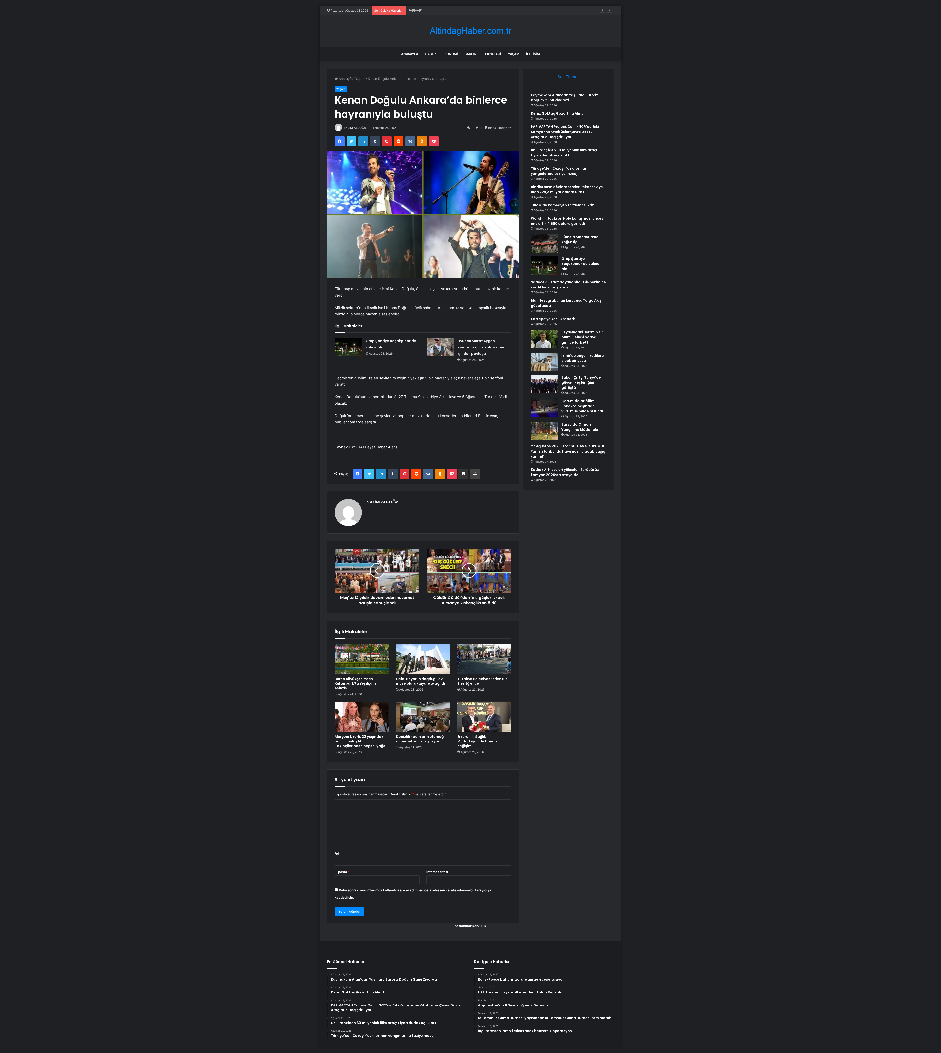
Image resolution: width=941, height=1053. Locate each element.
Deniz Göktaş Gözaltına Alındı (558, 113)
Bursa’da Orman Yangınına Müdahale (579, 427)
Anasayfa (409, 54)
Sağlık (470, 54)
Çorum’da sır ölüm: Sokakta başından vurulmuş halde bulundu (582, 406)
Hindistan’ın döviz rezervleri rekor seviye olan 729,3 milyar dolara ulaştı (567, 189)
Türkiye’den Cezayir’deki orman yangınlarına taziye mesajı (559, 171)
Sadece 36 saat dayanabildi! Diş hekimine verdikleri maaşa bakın (568, 285)
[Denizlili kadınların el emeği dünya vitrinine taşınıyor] (423, 717)
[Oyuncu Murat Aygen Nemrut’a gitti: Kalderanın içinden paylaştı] (440, 347)
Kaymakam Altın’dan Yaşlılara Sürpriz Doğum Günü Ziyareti (564, 98)
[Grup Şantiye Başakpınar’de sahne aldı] (348, 347)
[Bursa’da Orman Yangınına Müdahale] (544, 431)
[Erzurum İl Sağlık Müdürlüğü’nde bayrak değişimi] (484, 717)
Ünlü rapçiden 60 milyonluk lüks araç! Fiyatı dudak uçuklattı (564, 153)
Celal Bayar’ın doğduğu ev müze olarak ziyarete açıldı (420, 681)
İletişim (533, 54)
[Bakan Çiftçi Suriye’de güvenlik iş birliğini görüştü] (544, 384)
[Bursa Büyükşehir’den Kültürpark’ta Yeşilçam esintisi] (362, 659)
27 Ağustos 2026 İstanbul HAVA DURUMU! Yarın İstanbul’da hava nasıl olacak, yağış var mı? (568, 451)
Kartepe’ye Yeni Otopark (553, 318)
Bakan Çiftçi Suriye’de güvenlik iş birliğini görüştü (581, 382)
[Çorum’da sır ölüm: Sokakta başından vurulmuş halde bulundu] (544, 407)
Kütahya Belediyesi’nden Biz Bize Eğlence (482, 681)
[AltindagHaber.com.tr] (470, 31)
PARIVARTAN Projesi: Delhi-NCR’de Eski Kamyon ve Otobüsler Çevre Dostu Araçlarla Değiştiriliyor (481, 10)
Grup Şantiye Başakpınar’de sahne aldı (580, 263)
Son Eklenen (569, 76)
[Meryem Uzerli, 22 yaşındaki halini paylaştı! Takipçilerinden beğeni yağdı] (362, 717)
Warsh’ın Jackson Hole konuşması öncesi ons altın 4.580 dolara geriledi (567, 221)
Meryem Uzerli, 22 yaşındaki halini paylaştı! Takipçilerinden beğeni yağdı (360, 741)
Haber (430, 54)
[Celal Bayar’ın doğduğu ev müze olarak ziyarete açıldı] (423, 659)
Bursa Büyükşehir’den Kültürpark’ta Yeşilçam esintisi (355, 683)
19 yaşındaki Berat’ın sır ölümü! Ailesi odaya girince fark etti (582, 337)
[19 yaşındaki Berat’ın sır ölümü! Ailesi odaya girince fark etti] (544, 339)
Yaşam (513, 54)
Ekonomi (450, 54)
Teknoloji (492, 54)
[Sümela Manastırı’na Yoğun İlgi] (544, 243)
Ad (338, 853)
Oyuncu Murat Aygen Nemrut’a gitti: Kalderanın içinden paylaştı (480, 347)
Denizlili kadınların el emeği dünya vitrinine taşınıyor (420, 739)
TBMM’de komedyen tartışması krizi (563, 205)
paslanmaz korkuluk (470, 926)
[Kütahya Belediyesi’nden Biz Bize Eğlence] (484, 659)
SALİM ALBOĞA (355, 128)
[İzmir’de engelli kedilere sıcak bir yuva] (544, 362)
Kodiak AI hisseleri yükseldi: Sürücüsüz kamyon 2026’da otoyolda (565, 472)
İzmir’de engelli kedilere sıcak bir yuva (582, 358)
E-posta (342, 872)
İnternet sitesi (437, 872)
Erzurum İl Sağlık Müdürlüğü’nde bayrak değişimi (477, 741)
